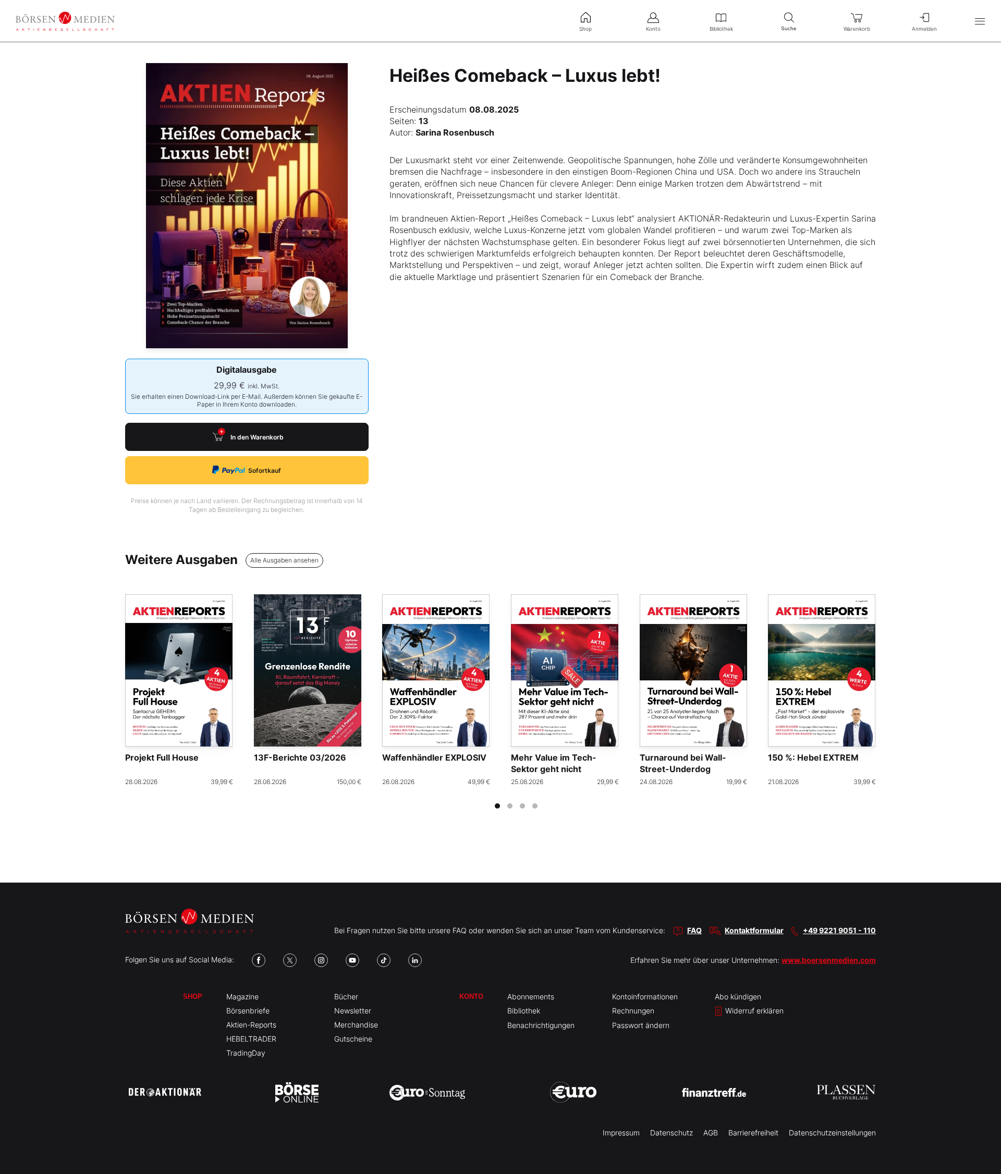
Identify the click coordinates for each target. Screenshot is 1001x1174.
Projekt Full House (162, 757)
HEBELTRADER (251, 1038)
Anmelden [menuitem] (924, 29)
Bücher (346, 996)
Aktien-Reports (251, 1024)
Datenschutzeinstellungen (832, 1132)
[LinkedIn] (415, 960)
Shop (192, 996)
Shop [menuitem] (585, 29)
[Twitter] (290, 960)
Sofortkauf (264, 470)
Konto (471, 996)
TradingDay (245, 1052)
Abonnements (530, 996)
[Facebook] (258, 960)
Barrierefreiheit (753, 1132)
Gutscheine (353, 1038)
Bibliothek (523, 1010)
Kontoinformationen (645, 996)
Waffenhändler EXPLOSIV (434, 757)
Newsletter (352, 1010)
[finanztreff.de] (714, 1092)
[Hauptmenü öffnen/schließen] (980, 21)
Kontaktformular (754, 930)
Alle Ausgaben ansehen (284, 560)
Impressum (621, 1132)
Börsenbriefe (248, 1010)
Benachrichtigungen (541, 1025)
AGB (710, 1132)
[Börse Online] (297, 1092)
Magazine (242, 996)
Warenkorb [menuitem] (857, 29)
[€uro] (573, 1092)
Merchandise (356, 1024)
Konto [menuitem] (653, 29)
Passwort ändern (640, 1025)
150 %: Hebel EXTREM (813, 757)
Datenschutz (671, 1132)
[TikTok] (383, 960)
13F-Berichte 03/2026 (300, 757)
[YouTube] (352, 960)
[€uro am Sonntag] (427, 1092)
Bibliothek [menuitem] (721, 29)
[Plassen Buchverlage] (846, 1092)
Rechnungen (633, 1010)
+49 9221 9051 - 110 (839, 930)
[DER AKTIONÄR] (165, 1092)
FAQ (694, 930)
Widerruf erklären (753, 1010)
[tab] (497, 806)
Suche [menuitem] (789, 28)
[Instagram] (321, 960)
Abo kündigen (738, 996)
